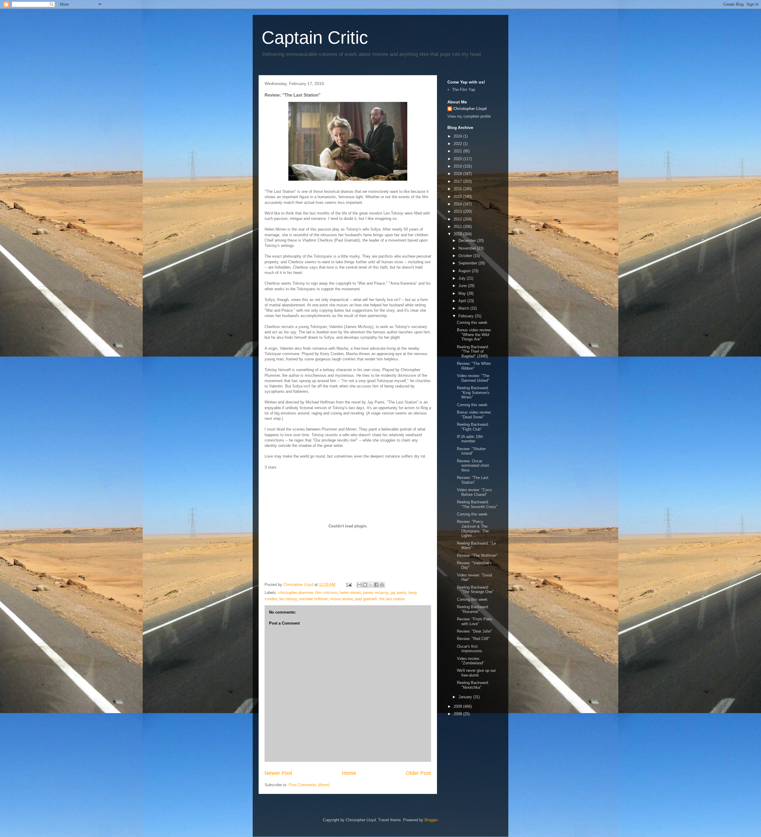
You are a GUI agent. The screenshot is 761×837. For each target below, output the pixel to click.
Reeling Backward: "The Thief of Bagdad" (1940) (473, 351)
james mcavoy (375, 592)
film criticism (326, 592)
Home (349, 773)
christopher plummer (295, 592)
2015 (458, 196)
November (467, 248)
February (466, 316)
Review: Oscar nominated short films (473, 465)
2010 (458, 234)
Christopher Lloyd (470, 108)
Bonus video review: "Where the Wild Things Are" (474, 334)
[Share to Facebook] (376, 585)
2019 (458, 166)
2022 (458, 143)
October (465, 255)
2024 (458, 136)
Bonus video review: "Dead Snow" (474, 414)
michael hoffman (313, 599)
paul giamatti (366, 599)
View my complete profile (469, 116)
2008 (458, 714)
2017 (458, 181)
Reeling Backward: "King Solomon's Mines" (473, 392)
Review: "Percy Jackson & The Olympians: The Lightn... (473, 528)
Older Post (418, 773)
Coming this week (472, 322)
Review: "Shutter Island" (471, 451)
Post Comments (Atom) (309, 785)
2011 (458, 226)
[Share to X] (371, 585)
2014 (458, 204)
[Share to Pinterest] (382, 585)
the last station (392, 599)
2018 (458, 173)
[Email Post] (348, 584)
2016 (458, 189)
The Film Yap (463, 89)
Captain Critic (315, 38)
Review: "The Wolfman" (477, 555)
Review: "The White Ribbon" (474, 366)
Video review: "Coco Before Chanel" (474, 492)
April (462, 301)
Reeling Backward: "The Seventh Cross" (477, 504)
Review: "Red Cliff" (473, 638)
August (465, 271)
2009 (458, 706)
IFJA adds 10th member (470, 439)
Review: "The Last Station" (472, 480)
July (462, 278)
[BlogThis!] (365, 585)
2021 (458, 151)
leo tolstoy (288, 599)
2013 (458, 211)
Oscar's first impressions (469, 648)
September (468, 263)
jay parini (398, 592)
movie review (341, 599)
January (465, 697)
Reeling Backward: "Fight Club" (473, 426)
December (467, 240)
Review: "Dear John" (474, 631)
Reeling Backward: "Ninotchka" (473, 685)
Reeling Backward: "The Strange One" (475, 589)
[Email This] (359, 585)
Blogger (430, 820)
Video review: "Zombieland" (470, 661)
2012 (458, 219)
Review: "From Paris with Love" (474, 621)
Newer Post (278, 773)
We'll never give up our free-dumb (476, 672)
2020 (458, 159)
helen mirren (350, 592)
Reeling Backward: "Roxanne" (473, 609)
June (463, 285)
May (462, 293)
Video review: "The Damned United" (473, 378)
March (464, 308)
